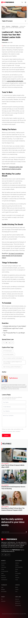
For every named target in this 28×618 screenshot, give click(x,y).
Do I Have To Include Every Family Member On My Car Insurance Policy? (13, 255)
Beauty (16, 587)
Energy (2, 569)
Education (3, 601)
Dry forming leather (8, 354)
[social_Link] (2, 554)
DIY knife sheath (7, 350)
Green (2, 573)
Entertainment (18, 560)
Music (16, 571)
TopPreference (13, 378)
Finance (2, 565)
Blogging (3, 589)
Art (2, 599)
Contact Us (17, 601)
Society (3, 596)
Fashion (16, 589)
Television (17, 577)
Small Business (15, 26)
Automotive (3, 563)
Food (16, 591)
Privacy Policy (18, 605)
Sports (16, 575)
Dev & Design (3, 591)
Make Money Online (18, 567)
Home (3, 26)
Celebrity (17, 563)
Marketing (3, 575)
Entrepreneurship (4, 571)
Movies (16, 569)
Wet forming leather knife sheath (12, 366)
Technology (4, 584)
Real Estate (3, 577)
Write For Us (17, 603)
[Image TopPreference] (4, 379)
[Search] (22, 2)
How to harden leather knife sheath (12, 358)
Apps (2, 587)
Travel (16, 579)
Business (8, 26)
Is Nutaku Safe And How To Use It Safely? (14, 326)
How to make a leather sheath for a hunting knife (12, 362)
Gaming (16, 565)
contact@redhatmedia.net (8, 551)
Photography (18, 573)
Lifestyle (17, 584)
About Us (17, 599)
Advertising (3, 567)
